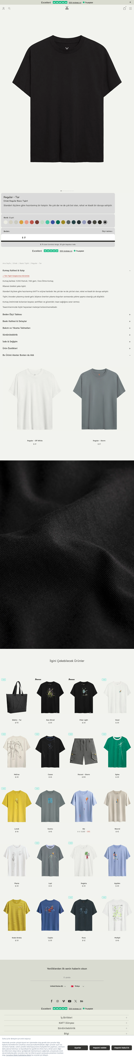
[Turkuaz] (47, 222)
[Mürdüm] (89, 222)
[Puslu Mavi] (68, 222)
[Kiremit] (37, 222)
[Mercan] (32, 222)
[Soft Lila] (84, 222)
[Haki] (95, 222)
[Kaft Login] (3, 8)
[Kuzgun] (79, 222)
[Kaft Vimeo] (64, 1001)
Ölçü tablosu (107, 231)
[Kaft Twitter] (76, 1001)
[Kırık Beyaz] (6, 222)
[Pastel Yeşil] (42, 222)
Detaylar (78, 2)
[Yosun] (63, 222)
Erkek (15, 263)
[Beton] (16, 222)
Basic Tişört (24, 263)
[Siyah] (105, 222)
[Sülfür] (21, 222)
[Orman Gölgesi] (58, 222)
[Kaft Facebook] (51, 1001)
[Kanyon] (27, 222)
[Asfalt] (100, 222)
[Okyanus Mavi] (74, 222)
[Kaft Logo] (67, 8)
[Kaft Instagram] (57, 1001)
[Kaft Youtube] (70, 1001)
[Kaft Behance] (82, 1001)
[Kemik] (11, 222)
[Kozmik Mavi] (53, 222)
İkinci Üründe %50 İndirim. (62, 2)
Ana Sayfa (7, 263)
